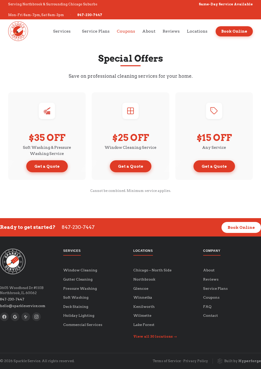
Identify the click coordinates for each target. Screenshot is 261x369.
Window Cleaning (80, 270)
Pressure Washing (80, 288)
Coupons (126, 31)
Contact (210, 315)
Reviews (171, 31)
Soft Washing (75, 297)
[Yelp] (25, 316)
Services (62, 31)
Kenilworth (144, 307)
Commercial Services (82, 325)
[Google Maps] (15, 316)
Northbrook (144, 279)
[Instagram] (36, 316)
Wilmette (142, 315)
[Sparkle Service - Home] (18, 31)
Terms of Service (167, 361)
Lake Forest (143, 325)
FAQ (207, 307)
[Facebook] (4, 316)
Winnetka (142, 297)
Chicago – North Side (152, 270)
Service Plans (96, 31)
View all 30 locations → (155, 336)
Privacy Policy (195, 361)
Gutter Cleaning (78, 279)
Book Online (234, 31)
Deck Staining (75, 307)
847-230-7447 (89, 15)
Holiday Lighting (78, 315)
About (148, 31)
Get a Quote (47, 166)
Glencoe (140, 288)
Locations (197, 31)
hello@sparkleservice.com (22, 306)
